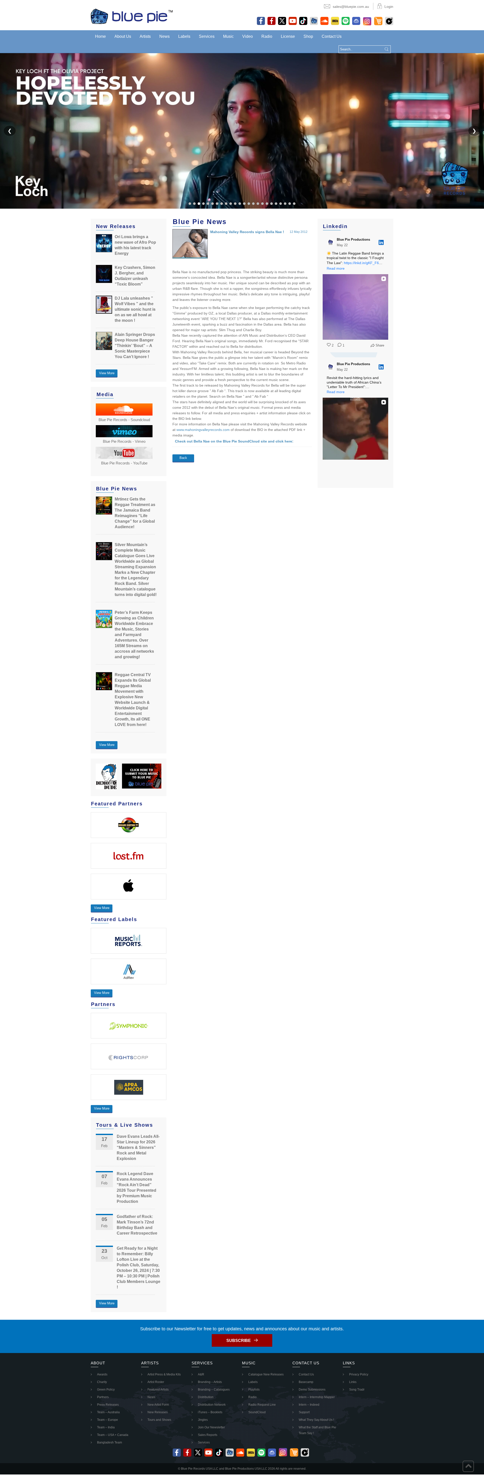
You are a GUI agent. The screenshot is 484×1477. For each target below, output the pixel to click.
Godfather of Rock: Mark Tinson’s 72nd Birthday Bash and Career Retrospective (137, 1224)
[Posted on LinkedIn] (381, 242)
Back (183, 458)
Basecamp (306, 1382)
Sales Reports (207, 1435)
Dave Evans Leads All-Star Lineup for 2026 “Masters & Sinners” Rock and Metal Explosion (138, 1147)
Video (247, 36)
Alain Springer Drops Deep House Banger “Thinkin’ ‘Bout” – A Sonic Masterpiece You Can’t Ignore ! (135, 345)
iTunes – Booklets (210, 1412)
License (288, 36)
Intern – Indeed (309, 1404)
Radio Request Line (262, 1404)
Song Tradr (357, 1389)
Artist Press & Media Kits (164, 1374)
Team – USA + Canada (112, 1435)
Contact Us (332, 36)
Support (304, 1412)
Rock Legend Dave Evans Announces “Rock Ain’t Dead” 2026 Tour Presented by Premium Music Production (136, 1188)
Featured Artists (158, 1389)
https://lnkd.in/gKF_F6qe (363, 263)
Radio (266, 36)
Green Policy (106, 1389)
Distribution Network (212, 1404)
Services (207, 36)
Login (388, 7)
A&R (201, 1374)
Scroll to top (468, 1466)
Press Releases (108, 1404)
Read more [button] (336, 268)
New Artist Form (158, 1404)
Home (100, 36)
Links (352, 1382)
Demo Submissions (312, 1389)
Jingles (203, 1420)
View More (106, 373)
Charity (102, 1382)
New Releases (157, 1412)
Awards (102, 1374)
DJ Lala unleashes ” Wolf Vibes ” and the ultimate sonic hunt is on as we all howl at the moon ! (135, 309)
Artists (145, 36)
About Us (122, 36)
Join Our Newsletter (211, 1427)
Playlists (254, 1389)
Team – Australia (108, 1412)
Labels (184, 36)
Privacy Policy (358, 1374)
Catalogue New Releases (266, 1374)
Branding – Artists (210, 1382)
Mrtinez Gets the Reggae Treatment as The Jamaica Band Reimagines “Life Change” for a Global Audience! (135, 513)
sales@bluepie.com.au (351, 7)
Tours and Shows (159, 1420)
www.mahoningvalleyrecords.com (203, 430)
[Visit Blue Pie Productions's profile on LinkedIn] (331, 242)
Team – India (106, 1427)
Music (228, 36)
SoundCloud (257, 1412)
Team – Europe (107, 1420)
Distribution (206, 1397)
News (164, 36)
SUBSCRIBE (238, 1340)
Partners (103, 1397)
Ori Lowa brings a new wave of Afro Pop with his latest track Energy (135, 245)
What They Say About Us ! (316, 1420)
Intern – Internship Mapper (317, 1397)
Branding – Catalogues (214, 1389)
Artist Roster (155, 1382)
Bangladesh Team (109, 1442)
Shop (308, 36)
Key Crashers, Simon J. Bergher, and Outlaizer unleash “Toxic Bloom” (135, 275)
